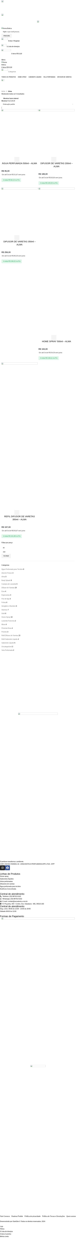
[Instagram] (2, 867)
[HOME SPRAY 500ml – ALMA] (56, 261)
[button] (53, 337)
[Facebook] (7, 867)
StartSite (16, 1221)
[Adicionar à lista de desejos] (59, 337)
